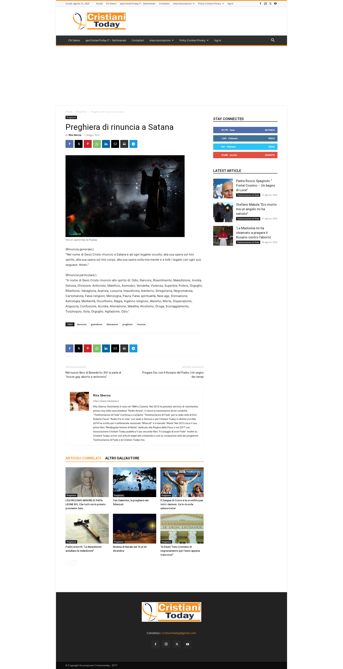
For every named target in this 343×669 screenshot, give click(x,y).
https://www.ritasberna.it (106, 401)
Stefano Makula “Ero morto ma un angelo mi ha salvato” (256, 209)
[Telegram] (133, 144)
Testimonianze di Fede (248, 195)
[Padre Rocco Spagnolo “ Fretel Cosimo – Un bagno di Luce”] (223, 189)
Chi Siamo (111, 3)
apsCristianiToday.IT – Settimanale (137, 3)
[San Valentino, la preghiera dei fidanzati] (134, 482)
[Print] (124, 144)
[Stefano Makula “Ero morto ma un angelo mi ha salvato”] (223, 212)
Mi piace (270, 129)
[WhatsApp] (97, 144)
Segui (271, 138)
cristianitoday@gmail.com (179, 633)
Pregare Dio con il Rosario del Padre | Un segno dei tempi (173, 375)
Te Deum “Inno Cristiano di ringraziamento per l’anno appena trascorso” (180, 550)
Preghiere (81, 111)
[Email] (115, 144)
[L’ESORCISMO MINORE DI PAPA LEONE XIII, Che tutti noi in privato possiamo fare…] (87, 482)
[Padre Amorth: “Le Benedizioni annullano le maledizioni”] (87, 529)
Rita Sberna (75, 134)
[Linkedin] (106, 144)
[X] (270, 3)
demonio (82, 324)
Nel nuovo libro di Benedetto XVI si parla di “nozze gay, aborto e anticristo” (93, 375)
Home (69, 111)
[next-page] (74, 562)
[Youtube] (275, 3)
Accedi (99, 3)
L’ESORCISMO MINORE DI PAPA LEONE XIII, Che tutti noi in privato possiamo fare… (86, 504)
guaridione (96, 324)
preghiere (127, 324)
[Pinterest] (88, 144)
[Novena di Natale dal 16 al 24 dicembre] (134, 529)
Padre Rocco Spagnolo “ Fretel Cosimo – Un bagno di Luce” (255, 185)
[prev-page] (68, 562)
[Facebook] (260, 3)
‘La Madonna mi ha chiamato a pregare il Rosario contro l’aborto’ (253, 232)
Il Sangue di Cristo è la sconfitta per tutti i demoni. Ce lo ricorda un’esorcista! (181, 504)
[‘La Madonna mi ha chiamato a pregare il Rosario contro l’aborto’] (223, 236)
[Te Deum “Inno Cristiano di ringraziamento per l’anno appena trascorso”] (182, 529)
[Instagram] (265, 3)
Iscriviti (270, 154)
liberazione (112, 324)
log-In (230, 3)
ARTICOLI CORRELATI (83, 458)
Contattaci (164, 3)
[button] (272, 40)
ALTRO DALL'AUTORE (122, 458)
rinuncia (141, 324)
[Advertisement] (171, 76)
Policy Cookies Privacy (209, 3)
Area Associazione (182, 3)
